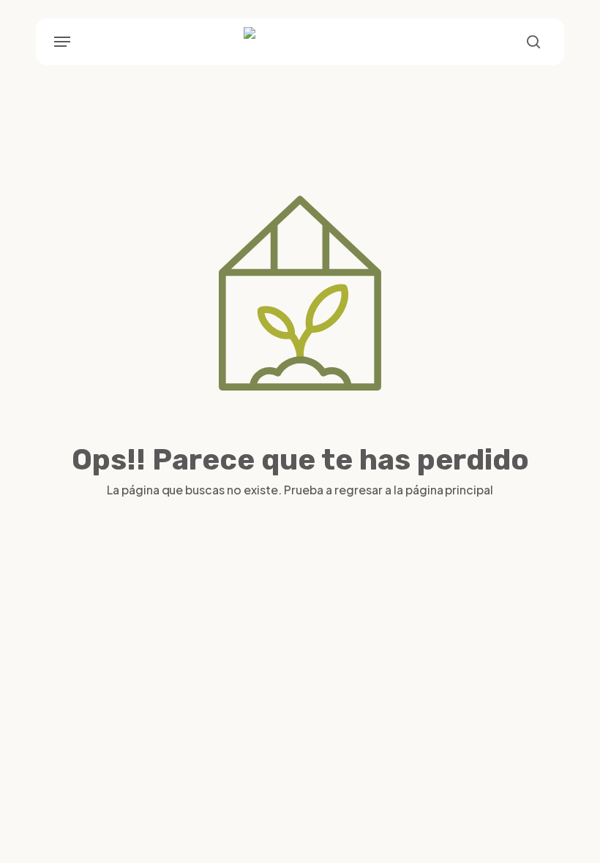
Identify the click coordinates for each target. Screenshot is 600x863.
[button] (62, 41)
